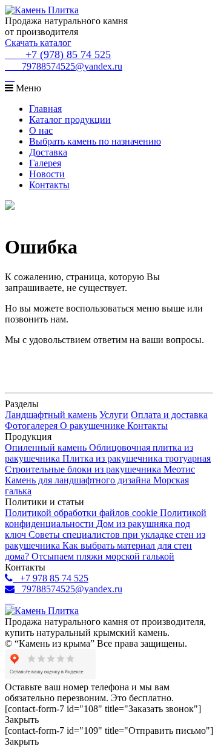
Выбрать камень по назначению (95, 141)
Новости (47, 174)
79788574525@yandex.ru (68, 66)
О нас (41, 130)
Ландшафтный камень (51, 415)
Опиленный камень (47, 447)
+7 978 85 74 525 (50, 578)
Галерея (45, 163)
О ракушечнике (93, 425)
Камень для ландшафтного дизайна (79, 480)
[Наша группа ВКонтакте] (10, 77)
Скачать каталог (38, 43)
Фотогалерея (32, 425)
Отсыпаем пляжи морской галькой (102, 556)
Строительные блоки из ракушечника (84, 469)
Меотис (179, 469)
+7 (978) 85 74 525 (63, 54)
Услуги (113, 415)
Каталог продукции (70, 119)
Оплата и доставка (169, 415)
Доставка (48, 152)
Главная (45, 108)
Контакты (49, 185)
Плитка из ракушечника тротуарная (136, 458)
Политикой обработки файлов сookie (82, 513)
